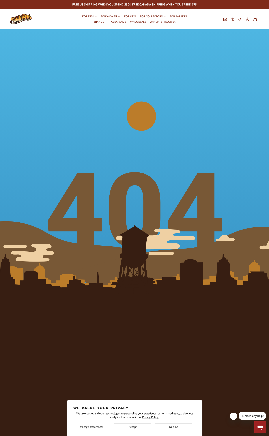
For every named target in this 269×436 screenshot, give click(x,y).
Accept (133, 427)
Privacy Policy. (150, 417)
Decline (173, 427)
